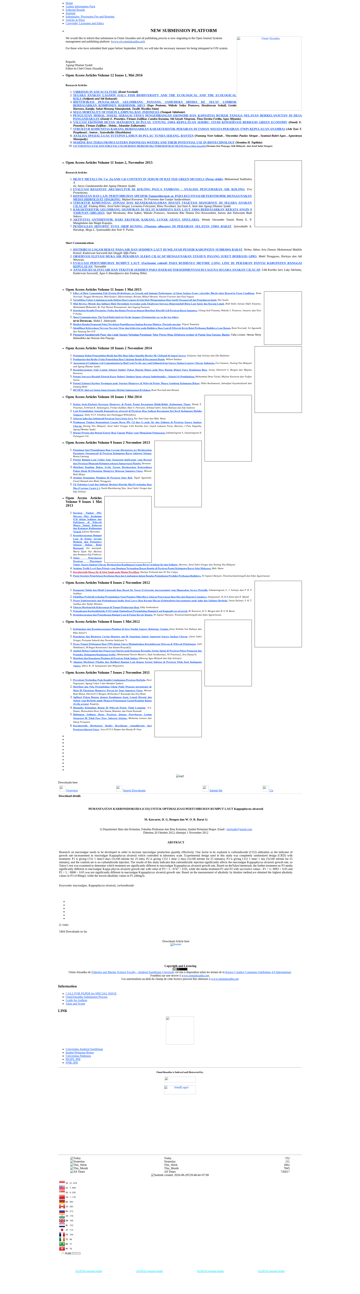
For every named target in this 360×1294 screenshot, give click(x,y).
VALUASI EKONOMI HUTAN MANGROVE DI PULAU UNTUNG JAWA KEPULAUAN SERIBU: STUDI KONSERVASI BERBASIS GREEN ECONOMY (180, 122)
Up (271, 790)
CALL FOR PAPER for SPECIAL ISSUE (91, 993)
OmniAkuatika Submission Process (86, 996)
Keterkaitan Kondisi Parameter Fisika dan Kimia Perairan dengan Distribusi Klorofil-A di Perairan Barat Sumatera (135, 310)
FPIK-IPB (72, 1062)
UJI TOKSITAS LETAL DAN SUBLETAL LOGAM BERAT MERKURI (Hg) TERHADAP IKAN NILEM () (139, 146)
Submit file (215, 790)
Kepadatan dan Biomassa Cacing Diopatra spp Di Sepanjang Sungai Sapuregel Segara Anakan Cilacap (130, 636)
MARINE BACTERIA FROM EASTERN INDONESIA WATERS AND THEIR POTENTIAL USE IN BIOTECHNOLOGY (154, 142)
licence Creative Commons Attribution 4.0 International (258, 972)
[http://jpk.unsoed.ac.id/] (180, 1043)
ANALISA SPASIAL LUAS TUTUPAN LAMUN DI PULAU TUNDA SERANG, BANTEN (133, 135)
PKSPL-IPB (73, 1059)
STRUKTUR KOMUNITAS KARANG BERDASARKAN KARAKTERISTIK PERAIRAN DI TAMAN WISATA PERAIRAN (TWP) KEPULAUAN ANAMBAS (179, 129)
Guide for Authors (76, 1000)
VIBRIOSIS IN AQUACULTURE (95, 91)
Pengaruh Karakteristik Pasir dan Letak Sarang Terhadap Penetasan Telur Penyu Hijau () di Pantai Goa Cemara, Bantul (151, 334)
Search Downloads (134, 790)
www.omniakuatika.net (195, 975)
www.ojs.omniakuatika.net (128, 41)
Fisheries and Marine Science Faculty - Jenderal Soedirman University (133, 972)
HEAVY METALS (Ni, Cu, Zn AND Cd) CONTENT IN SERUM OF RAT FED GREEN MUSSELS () (148, 179)
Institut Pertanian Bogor (80, 1052)
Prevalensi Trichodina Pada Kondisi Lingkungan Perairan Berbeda (109, 680)
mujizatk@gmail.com (239, 829)
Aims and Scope (75, 1003)
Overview (72, 790)
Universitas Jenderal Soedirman (84, 1049)
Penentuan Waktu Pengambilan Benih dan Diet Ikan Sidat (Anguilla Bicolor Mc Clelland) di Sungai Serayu (129, 355)
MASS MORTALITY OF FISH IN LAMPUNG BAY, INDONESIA (116, 112)
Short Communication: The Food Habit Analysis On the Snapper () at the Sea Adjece (126, 317)
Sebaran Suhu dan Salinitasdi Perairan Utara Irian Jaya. (103, 418)
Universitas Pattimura (78, 1055)
